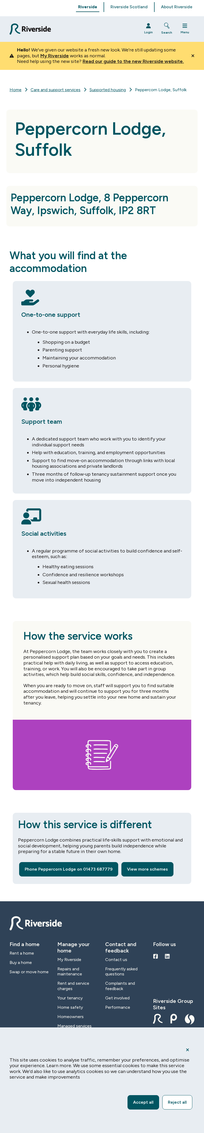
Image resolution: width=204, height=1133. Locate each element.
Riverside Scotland (129, 6)
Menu (185, 32)
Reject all (177, 1102)
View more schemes (147, 869)
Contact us (116, 959)
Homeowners (70, 1016)
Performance (117, 1007)
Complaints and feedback (120, 986)
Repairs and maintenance (69, 971)
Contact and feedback (120, 947)
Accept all (143, 1102)
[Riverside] (72, 29)
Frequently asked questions (121, 971)
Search (166, 32)
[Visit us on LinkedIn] (167, 956)
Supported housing (108, 89)
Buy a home (21, 962)
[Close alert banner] (192, 56)
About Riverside (176, 6)
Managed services (74, 1025)
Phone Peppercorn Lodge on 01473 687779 (69, 869)
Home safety (70, 1007)
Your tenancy (70, 997)
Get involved (117, 997)
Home (16, 89)
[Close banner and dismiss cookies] (187, 1049)
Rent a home (22, 953)
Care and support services (55, 89)
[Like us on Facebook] (156, 956)
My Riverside (54, 56)
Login (148, 32)
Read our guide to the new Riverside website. (133, 61)
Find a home (25, 944)
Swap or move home (29, 971)
